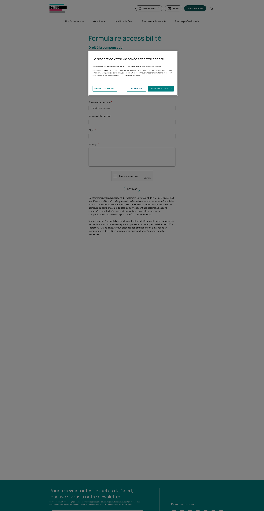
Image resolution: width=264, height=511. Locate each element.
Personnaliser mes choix (105, 88)
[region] (133, 73)
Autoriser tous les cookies (160, 88)
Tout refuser (136, 88)
